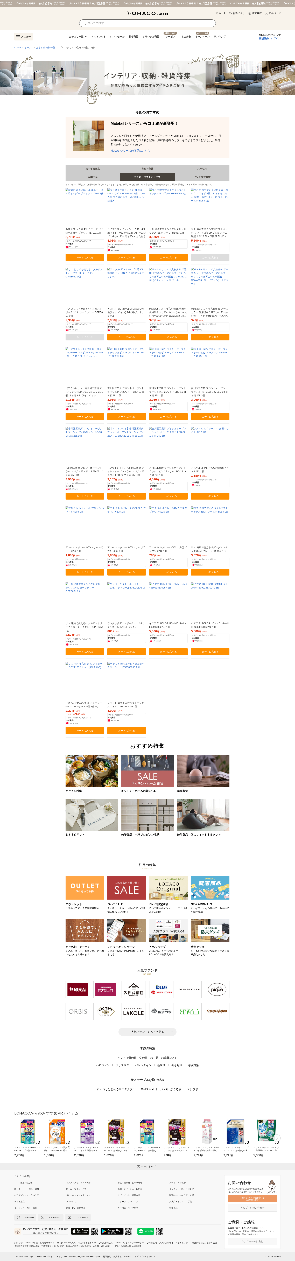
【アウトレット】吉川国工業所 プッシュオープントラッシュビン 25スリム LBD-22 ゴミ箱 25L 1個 (125, 471)
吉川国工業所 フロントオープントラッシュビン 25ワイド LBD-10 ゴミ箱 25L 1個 (125, 392)
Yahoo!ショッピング (23, 1257)
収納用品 (92, 177)
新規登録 (264, 38)
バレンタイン (143, 1065)
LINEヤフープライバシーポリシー (51, 1257)
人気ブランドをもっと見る (147, 1031)
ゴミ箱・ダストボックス (147, 177)
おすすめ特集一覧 (45, 47)
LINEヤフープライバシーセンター (84, 1257)
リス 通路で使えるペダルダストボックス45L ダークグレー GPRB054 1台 (84, 627)
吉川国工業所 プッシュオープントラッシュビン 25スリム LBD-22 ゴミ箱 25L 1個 (167, 471)
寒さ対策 (193, 1065)
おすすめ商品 (93, 168)
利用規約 (107, 1257)
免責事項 (117, 1257)
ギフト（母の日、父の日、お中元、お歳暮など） (147, 1057)
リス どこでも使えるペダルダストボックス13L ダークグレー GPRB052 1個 (84, 312)
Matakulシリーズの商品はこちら (130, 150)
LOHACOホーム (23, 47)
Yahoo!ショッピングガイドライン (139, 1257)
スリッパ (202, 168)
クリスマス (122, 1065)
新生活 (161, 1065)
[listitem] (40, 1183)
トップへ (278, 1242)
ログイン (276, 38)
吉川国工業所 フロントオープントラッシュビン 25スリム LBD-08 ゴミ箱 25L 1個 (209, 392)
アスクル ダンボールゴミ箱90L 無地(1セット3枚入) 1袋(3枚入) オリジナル (125, 312)
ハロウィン (103, 1065)
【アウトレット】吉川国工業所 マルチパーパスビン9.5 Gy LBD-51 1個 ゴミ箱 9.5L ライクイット (84, 392)
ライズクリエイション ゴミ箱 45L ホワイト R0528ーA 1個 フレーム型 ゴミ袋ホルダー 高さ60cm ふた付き (126, 233)
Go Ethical (147, 1089)
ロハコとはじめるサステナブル (116, 1089)
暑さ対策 (176, 1065)
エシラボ (192, 1089)
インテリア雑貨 (202, 177)
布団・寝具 (147, 168)
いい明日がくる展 (170, 1089)
